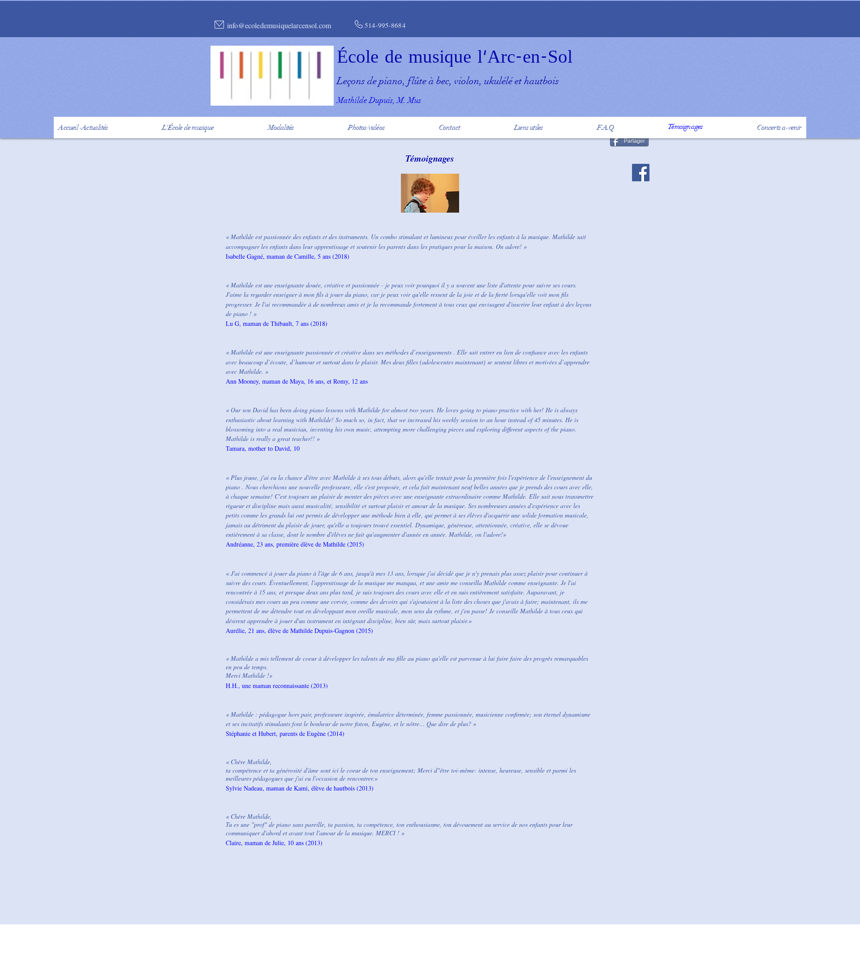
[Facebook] (640, 172)
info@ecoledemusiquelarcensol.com (279, 25)
